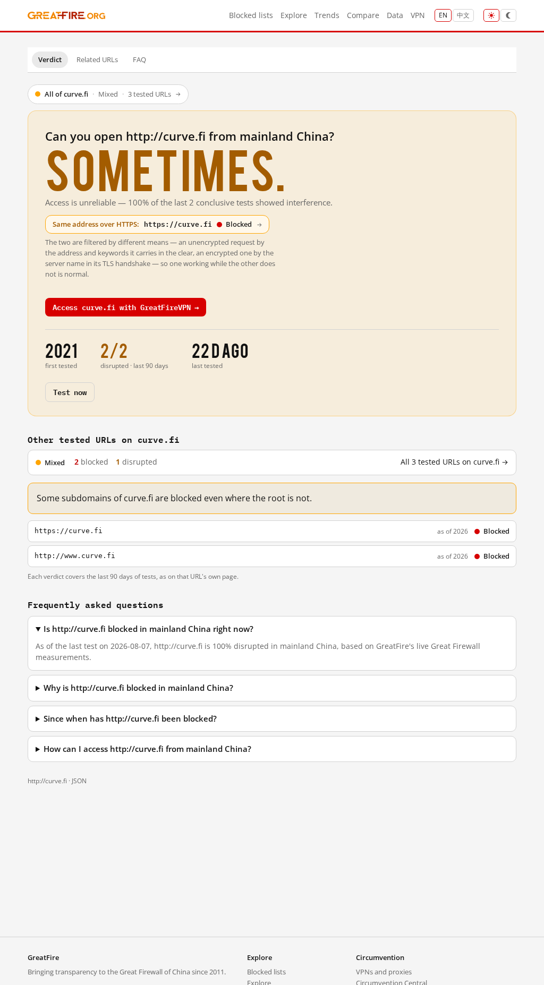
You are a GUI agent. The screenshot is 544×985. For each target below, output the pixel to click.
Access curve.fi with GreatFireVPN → (126, 307)
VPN (418, 15)
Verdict (50, 59)
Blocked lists (251, 15)
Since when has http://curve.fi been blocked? (130, 719)
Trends (326, 15)
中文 (463, 15)
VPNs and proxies (384, 972)
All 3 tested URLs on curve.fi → (454, 462)
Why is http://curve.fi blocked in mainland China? (138, 688)
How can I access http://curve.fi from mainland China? (147, 749)
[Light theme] (491, 15)
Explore (293, 15)
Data (395, 15)
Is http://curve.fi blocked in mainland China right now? (148, 629)
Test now (70, 392)
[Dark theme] (508, 15)
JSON (79, 780)
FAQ (139, 59)
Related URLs (97, 59)
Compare (363, 15)
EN (443, 15)
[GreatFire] (66, 16)
